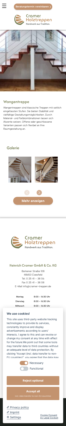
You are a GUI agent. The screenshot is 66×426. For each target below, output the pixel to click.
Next (36, 190)
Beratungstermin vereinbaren (32, 6)
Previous (29, 190)
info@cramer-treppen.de (37, 286)
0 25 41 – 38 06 (35, 278)
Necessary (36, 363)
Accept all (33, 393)
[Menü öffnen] (4, 6)
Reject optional (33, 380)
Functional (36, 368)
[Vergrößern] (27, 161)
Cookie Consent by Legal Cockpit (49, 416)
